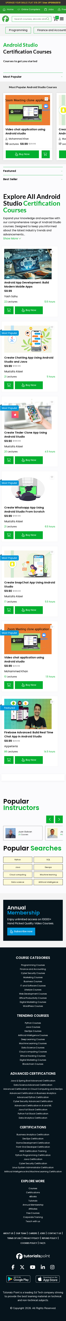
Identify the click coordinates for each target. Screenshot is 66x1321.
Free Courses (33, 1213)
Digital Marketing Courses (33, 1002)
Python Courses (33, 1023)
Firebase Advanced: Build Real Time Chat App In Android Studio (28, 734)
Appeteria (11, 746)
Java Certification (33, 1159)
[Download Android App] (18, 1279)
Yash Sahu (11, 296)
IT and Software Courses (33, 985)
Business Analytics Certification (33, 1134)
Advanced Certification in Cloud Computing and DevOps (33, 1089)
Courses (33, 1188)
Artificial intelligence (48, 882)
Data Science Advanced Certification (33, 1084)
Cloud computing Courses (33, 1051)
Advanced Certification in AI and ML (33, 1105)
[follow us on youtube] (32, 1267)
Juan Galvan (25, 831)
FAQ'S (42, 1243)
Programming (18, 30)
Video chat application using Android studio (25, 131)
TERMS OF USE (14, 1238)
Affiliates (33, 1208)
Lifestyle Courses (32, 989)
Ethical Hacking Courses (33, 1055)
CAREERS (33, 1233)
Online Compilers (29, 9)
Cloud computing (17, 874)
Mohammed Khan (19, 138)
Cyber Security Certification (33, 1163)
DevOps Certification (33, 1138)
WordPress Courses (33, 1006)
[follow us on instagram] (52, 1267)
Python (18, 859)
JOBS (42, 1233)
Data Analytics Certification (33, 1117)
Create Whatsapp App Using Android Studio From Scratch (24, 510)
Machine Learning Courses (33, 1043)
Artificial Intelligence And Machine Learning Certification (33, 1171)
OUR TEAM (21, 1233)
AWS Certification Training (33, 1151)
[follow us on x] (22, 1267)
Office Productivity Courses (33, 998)
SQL (48, 859)
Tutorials (32, 1200)
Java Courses (33, 1027)
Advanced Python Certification (33, 1097)
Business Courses (33, 981)
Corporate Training (33, 1217)
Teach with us (33, 1221)
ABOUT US (8, 1233)
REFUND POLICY (49, 1238)
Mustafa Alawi (13, 371)
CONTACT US (54, 1233)
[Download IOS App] (48, 1279)
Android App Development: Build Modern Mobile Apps (26, 285)
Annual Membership (33, 1204)
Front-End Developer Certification (33, 1146)
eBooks (33, 1196)
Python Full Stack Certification (33, 1113)
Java (17, 867)
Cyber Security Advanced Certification (33, 1101)
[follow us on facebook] (13, 1267)
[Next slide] (59, 819)
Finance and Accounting (33, 969)
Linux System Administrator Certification (33, 1167)
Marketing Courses (33, 977)
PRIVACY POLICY (31, 1238)
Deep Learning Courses (33, 1039)
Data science (17, 882)
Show (10, 238)
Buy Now (24, 154)
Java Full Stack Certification (32, 1109)
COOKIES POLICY (28, 1243)
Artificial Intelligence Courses (33, 1035)
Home (9, 9)
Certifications (33, 1192)
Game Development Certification (33, 1142)
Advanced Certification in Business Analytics (33, 1093)
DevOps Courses (33, 1031)
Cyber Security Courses (33, 973)
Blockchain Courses (33, 1064)
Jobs (49, 9)
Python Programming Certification (33, 1155)
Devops (48, 867)
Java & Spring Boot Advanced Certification (33, 1080)
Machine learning (48, 874)
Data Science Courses (33, 1047)
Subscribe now (23, 931)
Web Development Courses (33, 993)
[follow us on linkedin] (43, 1267)
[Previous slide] (50, 819)
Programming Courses (33, 965)
